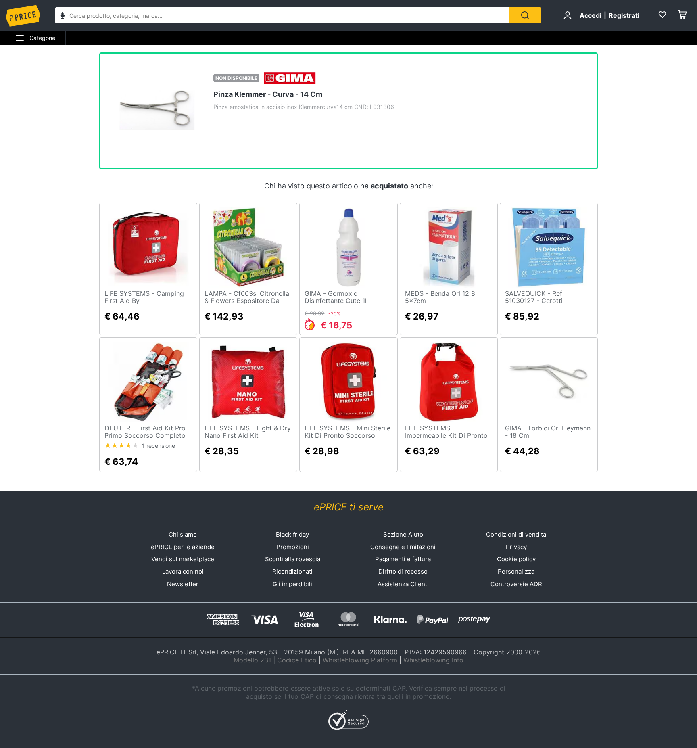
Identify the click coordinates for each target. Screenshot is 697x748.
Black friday (292, 534)
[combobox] (282, 15)
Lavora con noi (183, 571)
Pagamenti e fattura (403, 559)
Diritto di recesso (403, 571)
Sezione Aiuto (403, 534)
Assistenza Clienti (403, 584)
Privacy (516, 547)
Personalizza (516, 571)
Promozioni (292, 547)
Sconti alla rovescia (292, 559)
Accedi (590, 15)
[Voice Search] (62, 16)
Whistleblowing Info (433, 660)
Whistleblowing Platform (360, 660)
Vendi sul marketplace (182, 559)
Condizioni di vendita (516, 534)
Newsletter (182, 584)
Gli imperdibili (292, 584)
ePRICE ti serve (349, 507)
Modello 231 (252, 660)
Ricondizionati (292, 571)
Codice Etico (297, 660)
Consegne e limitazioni (403, 547)
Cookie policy (516, 559)
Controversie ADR (516, 584)
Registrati (624, 15)
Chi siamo (183, 534)
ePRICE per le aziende (183, 547)
